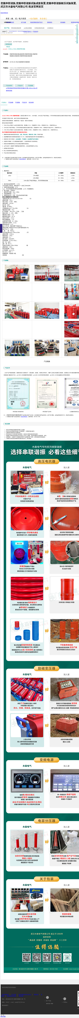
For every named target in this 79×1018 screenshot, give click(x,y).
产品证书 (20, 85)
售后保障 (31, 102)
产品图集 (17, 102)
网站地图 (21, 996)
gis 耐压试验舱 (28, 28)
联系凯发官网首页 (9, 44)
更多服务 (62, 22)
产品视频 (30, 85)
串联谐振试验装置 (16, 28)
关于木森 (23, 22)
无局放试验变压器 (39, 28)
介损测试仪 (50, 28)
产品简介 (4, 102)
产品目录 (35, 31)
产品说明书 (9, 85)
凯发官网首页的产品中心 (25, 994)
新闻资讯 (49, 22)
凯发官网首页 (4, 13)
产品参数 (10, 102)
